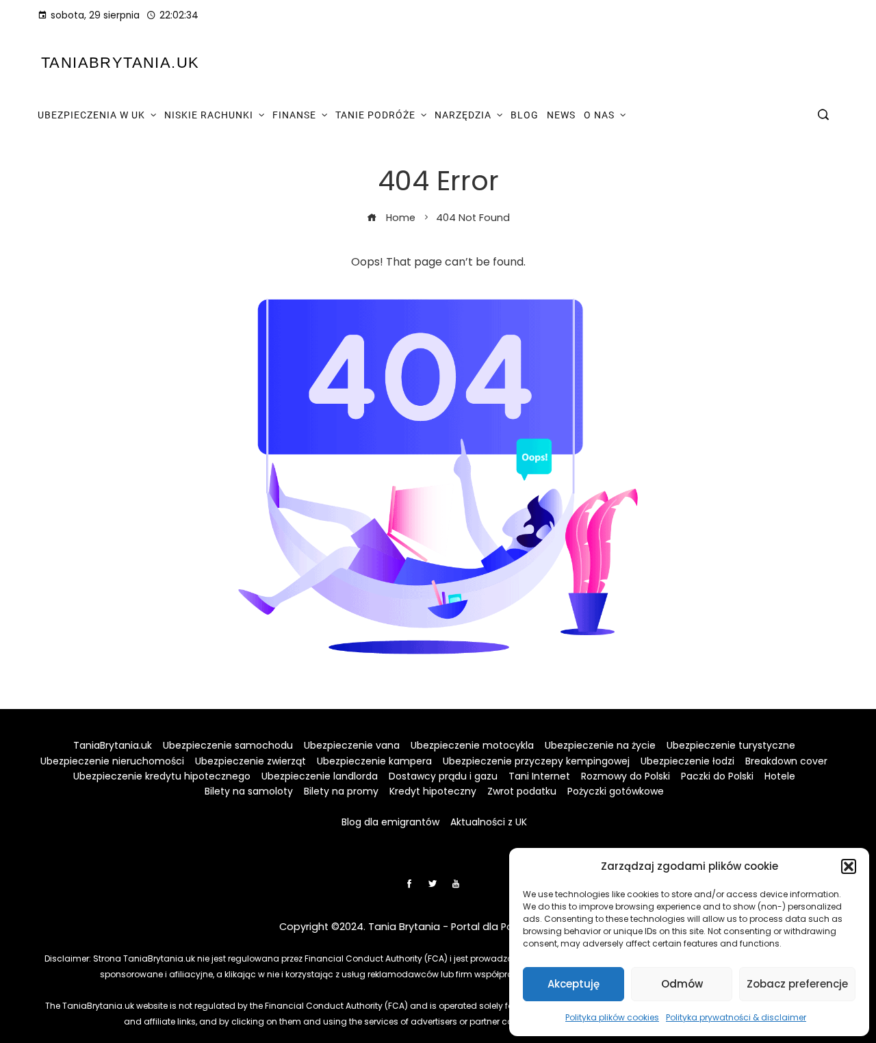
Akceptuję (574, 984)
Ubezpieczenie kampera (374, 761)
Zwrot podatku (521, 791)
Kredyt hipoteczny (432, 791)
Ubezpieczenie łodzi (687, 761)
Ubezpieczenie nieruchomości (112, 761)
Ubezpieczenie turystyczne (731, 745)
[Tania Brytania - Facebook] (409, 883)
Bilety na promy (341, 791)
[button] (848, 866)
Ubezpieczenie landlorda (319, 776)
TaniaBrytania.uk (120, 62)
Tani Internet (539, 776)
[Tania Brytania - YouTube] (456, 883)
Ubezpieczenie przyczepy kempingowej (536, 761)
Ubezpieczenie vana (352, 745)
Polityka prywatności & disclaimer (736, 1017)
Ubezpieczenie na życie (600, 745)
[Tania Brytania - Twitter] (432, 883)
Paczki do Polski (717, 776)
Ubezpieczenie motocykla (472, 745)
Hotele (779, 776)
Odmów (682, 984)
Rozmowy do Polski (625, 776)
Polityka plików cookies (612, 1017)
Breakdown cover (786, 761)
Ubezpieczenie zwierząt (250, 761)
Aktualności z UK (488, 822)
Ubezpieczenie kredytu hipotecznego (161, 776)
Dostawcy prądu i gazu (443, 776)
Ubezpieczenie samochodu (228, 745)
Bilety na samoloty (249, 791)
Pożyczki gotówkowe (615, 791)
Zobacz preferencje (797, 984)
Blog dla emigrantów (390, 822)
